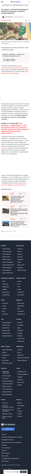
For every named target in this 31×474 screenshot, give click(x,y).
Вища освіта (21, 283)
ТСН (19, 109)
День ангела (21, 401)
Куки (17, 471)
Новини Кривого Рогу (8, 283)
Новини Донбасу (7, 286)
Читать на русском (6, 20)
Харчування (21, 324)
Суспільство (20, 264)
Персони (3, 387)
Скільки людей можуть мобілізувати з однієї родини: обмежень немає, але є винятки (18, 224)
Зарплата (20, 267)
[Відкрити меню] (2, 2)
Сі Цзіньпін (5, 397)
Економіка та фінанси (7, 297)
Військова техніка (7, 382)
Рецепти (18, 418)
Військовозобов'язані (23, 376)
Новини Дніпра (6, 273)
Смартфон (5, 333)
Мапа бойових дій (7, 368)
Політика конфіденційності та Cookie (12, 456)
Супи (19, 427)
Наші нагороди (6, 466)
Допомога (20, 286)
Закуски (20, 435)
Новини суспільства (13, 219)
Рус (29, 1)
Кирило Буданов (6, 405)
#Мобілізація (8, 231)
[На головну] (15, 2)
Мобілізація (19, 365)
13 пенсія (5, 421)
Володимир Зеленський (5, 391)
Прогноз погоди (22, 289)
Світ (2, 338)
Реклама (4, 464)
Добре (23, 471)
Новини (3, 264)
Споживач (20, 344)
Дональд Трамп (6, 394)
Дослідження (21, 333)
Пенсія (3, 418)
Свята (18, 387)
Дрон (3, 330)
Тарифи (4, 308)
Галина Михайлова (9, 16)
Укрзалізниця (6, 313)
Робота (20, 270)
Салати (20, 432)
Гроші (4, 300)
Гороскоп (20, 341)
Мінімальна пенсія (7, 432)
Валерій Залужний (7, 402)
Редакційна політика (7, 458)
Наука (3, 319)
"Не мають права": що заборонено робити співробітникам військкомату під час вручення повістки (17, 199)
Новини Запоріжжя (7, 281)
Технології (5, 322)
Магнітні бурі (21, 357)
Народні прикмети (23, 393)
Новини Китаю (6, 352)
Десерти (20, 430)
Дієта (19, 327)
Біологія (4, 327)
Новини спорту (21, 297)
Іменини (20, 403)
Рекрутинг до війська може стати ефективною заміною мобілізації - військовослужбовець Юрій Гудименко (19, 211)
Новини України (12, 194)
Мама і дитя (21, 322)
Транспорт (5, 303)
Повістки (20, 368)
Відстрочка (21, 374)
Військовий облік (22, 379)
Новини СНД (6, 349)
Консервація (21, 424)
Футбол (20, 300)
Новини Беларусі (7, 354)
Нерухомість (5, 305)
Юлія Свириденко (7, 413)
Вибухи (4, 371)
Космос (4, 324)
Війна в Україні (5, 365)
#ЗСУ (14, 231)
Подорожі (20, 349)
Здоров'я (19, 319)
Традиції (20, 396)
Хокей (19, 308)
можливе (4, 148)
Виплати (20, 273)
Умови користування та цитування (11, 461)
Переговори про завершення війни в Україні (15, 5)
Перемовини (5, 374)
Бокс (19, 303)
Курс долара (5, 311)
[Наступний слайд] (29, 5)
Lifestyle (18, 338)
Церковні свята (22, 390)
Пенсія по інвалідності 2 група (7, 425)
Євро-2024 (21, 311)
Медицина (20, 278)
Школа (19, 281)
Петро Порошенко (7, 408)
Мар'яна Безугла (7, 410)
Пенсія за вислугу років (7, 436)
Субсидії (20, 275)
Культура (20, 352)
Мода (19, 346)
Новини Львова (6, 278)
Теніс (19, 305)
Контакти (4, 469)
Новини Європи (6, 341)
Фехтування (21, 313)
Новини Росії (6, 346)
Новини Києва (6, 267)
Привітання (21, 360)
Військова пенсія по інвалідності (7, 429)
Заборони (20, 398)
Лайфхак (20, 354)
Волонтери (5, 379)
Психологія (21, 330)
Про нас (4, 453)
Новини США (6, 344)
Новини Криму (6, 289)
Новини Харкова (7, 270)
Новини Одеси (6, 275)
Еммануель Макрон (7, 400)
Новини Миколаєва (7, 291)
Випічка (20, 421)
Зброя (4, 376)
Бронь (19, 371)
